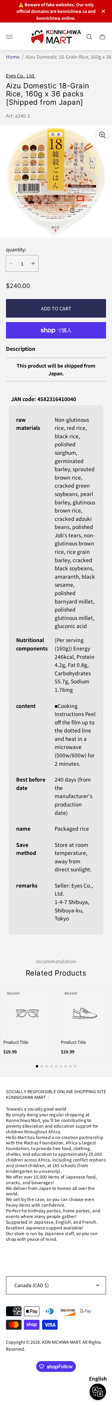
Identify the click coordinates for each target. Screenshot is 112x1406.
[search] (89, 36)
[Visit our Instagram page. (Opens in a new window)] (12, 1254)
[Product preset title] (27, 1013)
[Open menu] (9, 36)
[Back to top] (56, 1387)
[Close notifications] (103, 11)
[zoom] (102, 135)
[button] (37, 1066)
